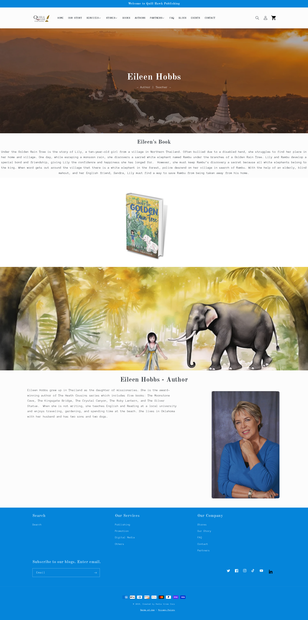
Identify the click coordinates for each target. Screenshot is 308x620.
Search (37, 524)
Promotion (122, 531)
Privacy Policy (166, 610)
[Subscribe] (95, 572)
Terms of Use (147, 610)
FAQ (199, 537)
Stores (202, 524)
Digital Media (125, 537)
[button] (94, 18)
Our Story (204, 531)
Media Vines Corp (165, 604)
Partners (203, 550)
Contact (202, 544)
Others (119, 544)
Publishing (122, 524)
